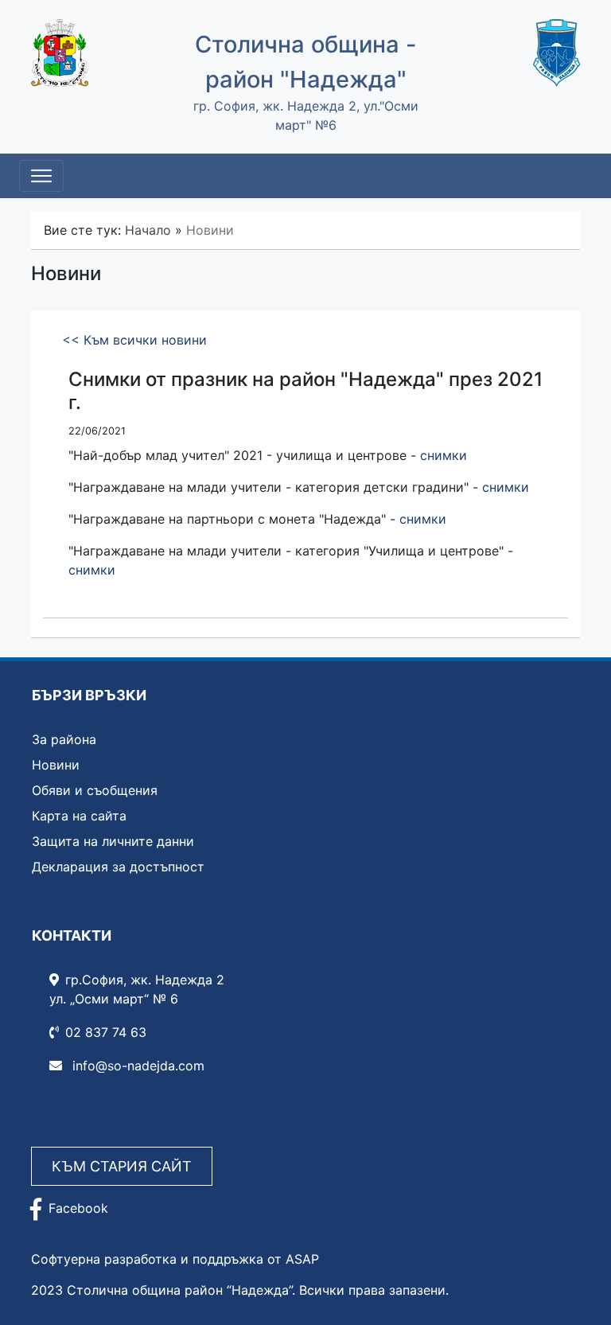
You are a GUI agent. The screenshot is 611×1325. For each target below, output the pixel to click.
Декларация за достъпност (118, 867)
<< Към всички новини (134, 340)
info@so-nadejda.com (136, 1066)
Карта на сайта (79, 816)
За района (64, 739)
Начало (148, 230)
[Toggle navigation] (41, 176)
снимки (443, 455)
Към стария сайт (122, 1166)
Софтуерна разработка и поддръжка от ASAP (175, 1259)
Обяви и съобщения (95, 790)
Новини (56, 765)
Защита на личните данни (113, 841)
